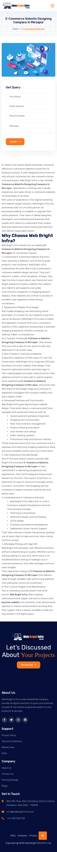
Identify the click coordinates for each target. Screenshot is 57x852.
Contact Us (7, 774)
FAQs (4, 753)
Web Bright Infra (18, 594)
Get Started (27, 665)
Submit (13, 142)
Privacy (33, 835)
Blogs (4, 785)
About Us (6, 768)
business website (11, 602)
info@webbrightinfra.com (20, 811)
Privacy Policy (9, 735)
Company (22, 835)
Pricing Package (10, 780)
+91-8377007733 (16, 818)
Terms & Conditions (12, 741)
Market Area (8, 747)
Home (15, 28)
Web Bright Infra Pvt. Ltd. (38, 843)
